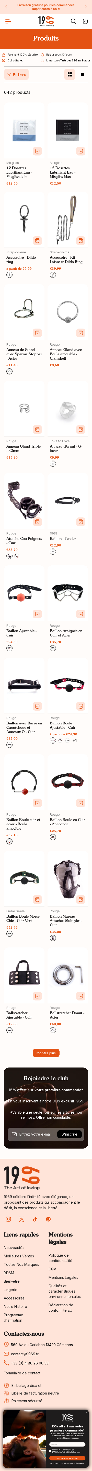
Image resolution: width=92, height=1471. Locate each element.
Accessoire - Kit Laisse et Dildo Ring (66, 260)
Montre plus (46, 1053)
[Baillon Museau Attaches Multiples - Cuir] (68, 878)
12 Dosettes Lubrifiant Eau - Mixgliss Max (62, 172)
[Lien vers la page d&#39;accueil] (22, 1178)
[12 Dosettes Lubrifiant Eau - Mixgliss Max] (68, 130)
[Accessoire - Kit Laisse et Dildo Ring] (68, 220)
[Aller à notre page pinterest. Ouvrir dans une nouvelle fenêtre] (48, 1219)
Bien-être (12, 1281)
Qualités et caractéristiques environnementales (65, 1291)
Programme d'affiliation (13, 1317)
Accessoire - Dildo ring (21, 260)
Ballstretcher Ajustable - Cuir (19, 1015)
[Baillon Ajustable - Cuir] (24, 593)
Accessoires (14, 1298)
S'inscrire (69, 1134)
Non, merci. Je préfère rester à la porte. (67, 1464)
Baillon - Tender (63, 539)
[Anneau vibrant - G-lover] (68, 408)
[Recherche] (73, 21)
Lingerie (10, 1289)
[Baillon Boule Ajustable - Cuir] (68, 685)
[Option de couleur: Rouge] (17, 556)
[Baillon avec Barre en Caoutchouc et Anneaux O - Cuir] (24, 685)
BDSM (9, 1273)
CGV (52, 1269)
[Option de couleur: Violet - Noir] (67, 740)
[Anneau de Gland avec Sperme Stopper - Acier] (24, 312)
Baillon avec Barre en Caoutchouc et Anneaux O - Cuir (24, 728)
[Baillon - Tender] (68, 501)
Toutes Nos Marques (21, 1264)
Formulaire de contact (22, 1373)
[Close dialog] (86, 1412)
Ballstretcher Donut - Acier (67, 1015)
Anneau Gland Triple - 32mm (23, 449)
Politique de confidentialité (60, 1258)
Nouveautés (14, 1247)
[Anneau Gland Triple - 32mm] (24, 408)
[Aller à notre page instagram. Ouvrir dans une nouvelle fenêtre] (8, 1219)
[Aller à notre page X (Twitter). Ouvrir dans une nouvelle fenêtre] (21, 1219)
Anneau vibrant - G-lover (66, 449)
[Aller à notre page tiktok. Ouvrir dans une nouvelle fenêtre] (35, 1219)
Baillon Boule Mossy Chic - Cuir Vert (23, 919)
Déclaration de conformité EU (61, 1307)
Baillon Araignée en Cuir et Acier (66, 633)
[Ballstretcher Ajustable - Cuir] (24, 975)
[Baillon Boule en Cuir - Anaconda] (68, 782)
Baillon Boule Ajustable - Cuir (62, 726)
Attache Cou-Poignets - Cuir (24, 541)
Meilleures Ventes (19, 1256)
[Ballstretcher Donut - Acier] (68, 975)
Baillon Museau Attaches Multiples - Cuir (66, 921)
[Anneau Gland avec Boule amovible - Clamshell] (68, 312)
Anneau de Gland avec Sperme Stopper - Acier (24, 354)
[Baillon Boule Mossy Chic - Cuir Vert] (24, 878)
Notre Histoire (15, 1306)
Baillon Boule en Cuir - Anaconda (67, 822)
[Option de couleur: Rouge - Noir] (60, 740)
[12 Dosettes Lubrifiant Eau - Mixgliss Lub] (24, 130)
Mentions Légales (63, 1277)
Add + (37, 151)
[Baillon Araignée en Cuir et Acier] (68, 593)
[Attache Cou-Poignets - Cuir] (24, 501)
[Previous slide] (6, 7)
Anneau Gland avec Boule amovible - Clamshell (66, 354)
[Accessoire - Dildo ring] (24, 220)
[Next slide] (85, 7)
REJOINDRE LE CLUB (67, 1458)
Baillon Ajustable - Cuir (21, 633)
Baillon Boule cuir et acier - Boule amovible (23, 824)
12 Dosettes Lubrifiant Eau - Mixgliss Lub (19, 172)
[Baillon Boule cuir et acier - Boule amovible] (24, 782)
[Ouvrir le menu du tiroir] (8, 21)
